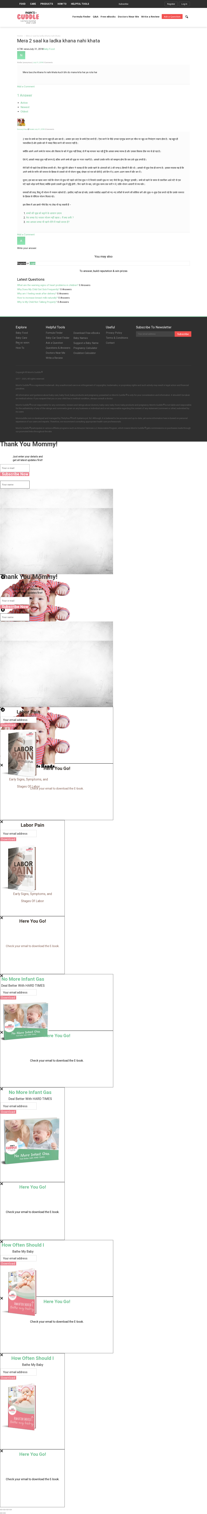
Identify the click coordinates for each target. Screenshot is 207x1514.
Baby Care (21, 337)
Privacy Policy (114, 332)
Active (24, 102)
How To (62, 4)
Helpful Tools (80, 4)
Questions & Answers (58, 347)
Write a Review (150, 16)
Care (33, 4)
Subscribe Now (15, 474)
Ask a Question (172, 16)
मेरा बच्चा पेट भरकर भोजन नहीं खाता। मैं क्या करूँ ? (50, 217)
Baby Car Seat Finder (57, 337)
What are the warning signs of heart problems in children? (47, 285)
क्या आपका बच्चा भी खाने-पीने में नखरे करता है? (48, 222)
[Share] (4, 1509)
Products (46, 4)
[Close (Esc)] (1, 1509)
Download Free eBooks (86, 333)
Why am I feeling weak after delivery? (37, 293)
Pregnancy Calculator (85, 348)
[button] (186, 17)
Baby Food (49, 49)
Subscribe (123, 4)
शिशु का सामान (22, 342)
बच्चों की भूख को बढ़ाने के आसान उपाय (44, 213)
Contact (110, 342)
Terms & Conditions (117, 337)
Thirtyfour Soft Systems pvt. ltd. (76, 418)
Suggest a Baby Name (85, 343)
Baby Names (80, 338)
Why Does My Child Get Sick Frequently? (38, 289)
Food (22, 4)
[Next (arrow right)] (4, 1513)
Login (32, 263)
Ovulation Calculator (84, 353)
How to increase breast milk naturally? (37, 297)
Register (171, 4)
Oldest (24, 111)
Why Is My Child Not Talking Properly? (37, 302)
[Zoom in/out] (10, 1509)
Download (8, 725)
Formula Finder (81, 16)
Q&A (95, 16)
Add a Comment (26, 86)
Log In (184, 4)
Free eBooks (108, 16)
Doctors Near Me (128, 16)
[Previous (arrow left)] (1, 1513)
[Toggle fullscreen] (7, 1509)
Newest (25, 107)
